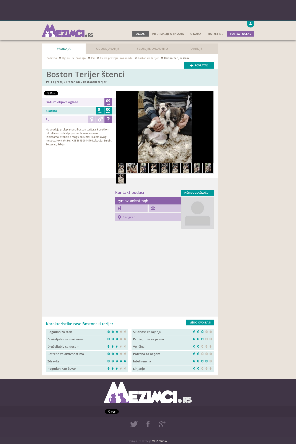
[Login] (250, 24)
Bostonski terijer (148, 58)
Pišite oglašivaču (196, 193)
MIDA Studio (159, 441)
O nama (195, 34)
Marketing (215, 34)
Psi (93, 58)
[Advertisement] (148, 9)
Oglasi (140, 34)
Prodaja (81, 58)
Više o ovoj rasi (200, 322)
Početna (52, 58)
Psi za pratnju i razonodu (116, 58)
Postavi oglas (240, 34)
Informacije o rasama (168, 34)
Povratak (201, 65)
